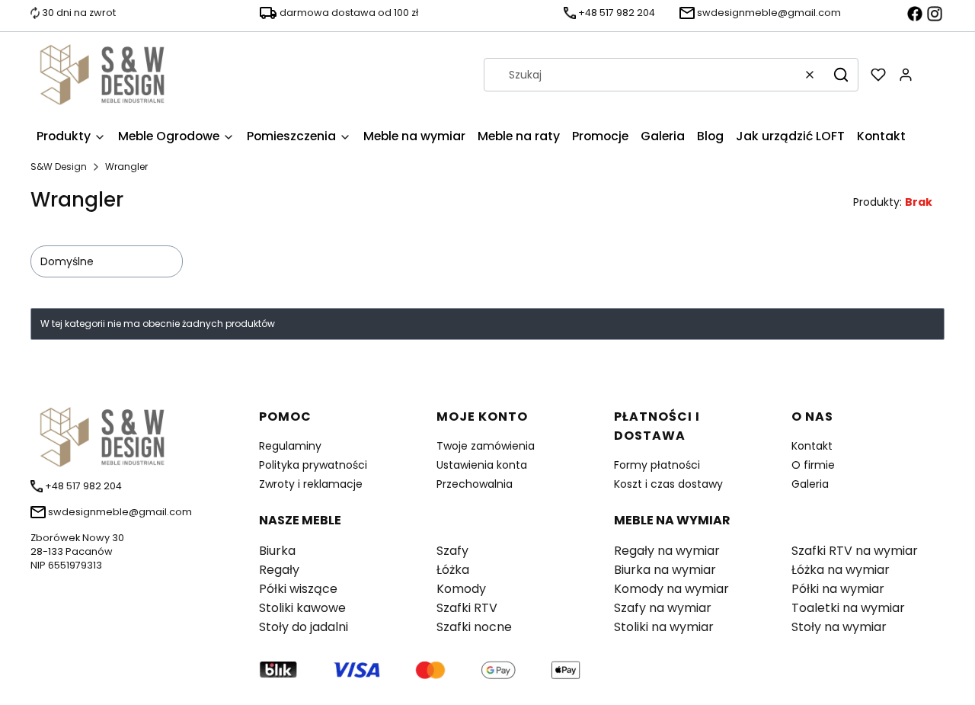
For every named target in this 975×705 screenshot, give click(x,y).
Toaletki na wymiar (848, 608)
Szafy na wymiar (662, 608)
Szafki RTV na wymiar (854, 550)
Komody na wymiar (671, 589)
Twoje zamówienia (485, 445)
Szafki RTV (466, 608)
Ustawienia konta (481, 465)
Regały (279, 569)
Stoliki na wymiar (664, 627)
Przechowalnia (474, 484)
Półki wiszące (298, 589)
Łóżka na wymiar (840, 569)
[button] (841, 75)
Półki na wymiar (837, 589)
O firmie (813, 465)
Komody (461, 589)
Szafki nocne (474, 627)
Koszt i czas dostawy (668, 484)
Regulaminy (290, 445)
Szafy (452, 550)
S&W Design (58, 166)
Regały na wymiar (667, 550)
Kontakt (812, 445)
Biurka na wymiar (665, 569)
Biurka (277, 550)
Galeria (810, 484)
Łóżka (452, 569)
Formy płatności (657, 465)
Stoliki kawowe (302, 608)
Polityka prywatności (313, 465)
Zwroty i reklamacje (311, 484)
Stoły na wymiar (839, 627)
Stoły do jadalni (303, 627)
